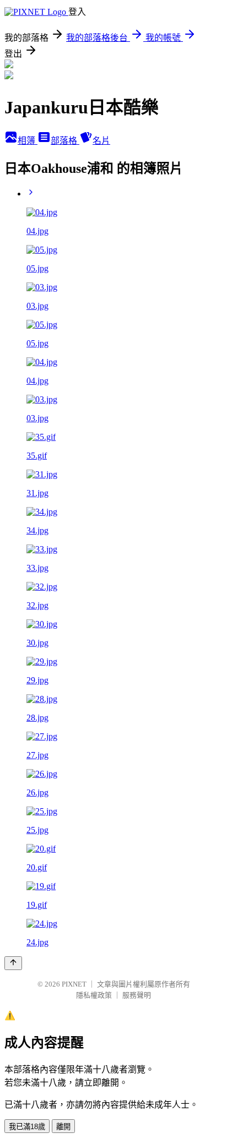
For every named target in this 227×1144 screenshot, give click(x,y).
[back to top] (13, 963)
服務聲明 (136, 995)
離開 (63, 1127)
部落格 (65, 140)
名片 (101, 140)
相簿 (27, 140)
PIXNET (74, 984)
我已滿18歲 (27, 1127)
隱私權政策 (94, 995)
